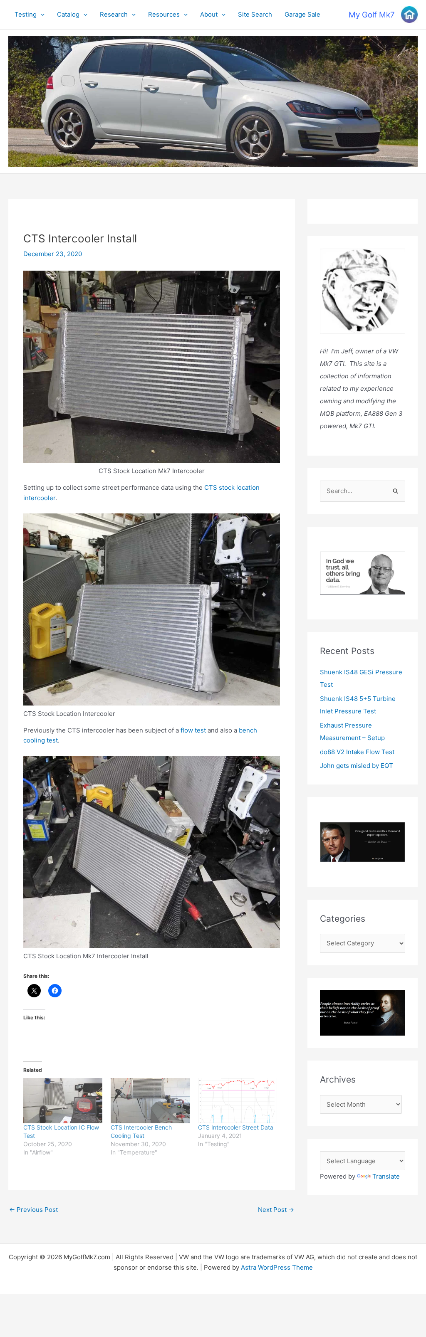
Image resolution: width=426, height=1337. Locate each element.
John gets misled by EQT (356, 766)
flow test (192, 730)
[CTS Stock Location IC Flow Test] (62, 1100)
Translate (386, 1176)
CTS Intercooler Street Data (235, 1127)
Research (114, 14)
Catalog (68, 14)
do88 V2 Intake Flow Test (357, 752)
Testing (26, 14)
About (209, 14)
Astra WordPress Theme (277, 1267)
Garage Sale (302, 14)
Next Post (276, 1210)
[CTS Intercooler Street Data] (237, 1100)
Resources (164, 14)
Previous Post (33, 1210)
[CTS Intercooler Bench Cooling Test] (150, 1100)
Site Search (255, 14)
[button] (41, 14)
